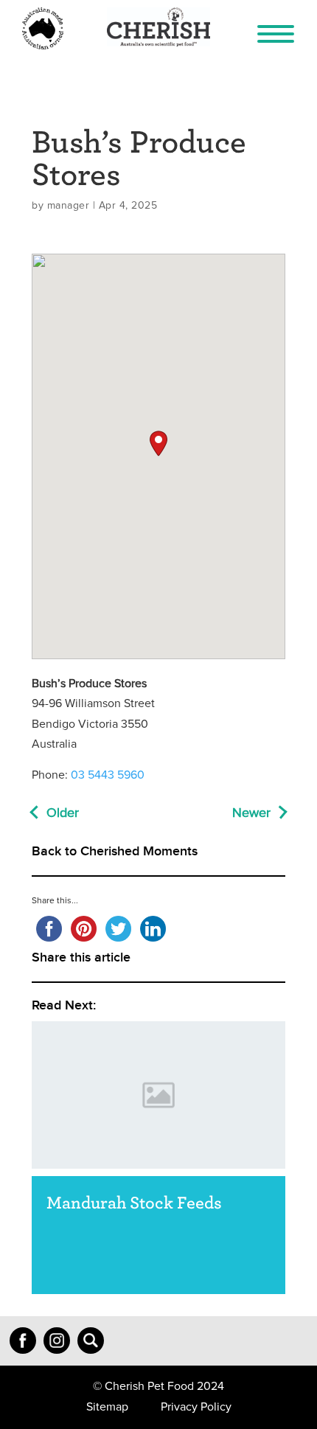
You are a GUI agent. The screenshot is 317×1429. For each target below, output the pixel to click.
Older (62, 813)
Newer (251, 813)
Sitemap (107, 1407)
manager (68, 206)
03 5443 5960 (107, 775)
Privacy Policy (196, 1407)
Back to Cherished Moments (115, 851)
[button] (158, 443)
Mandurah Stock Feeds (134, 1201)
